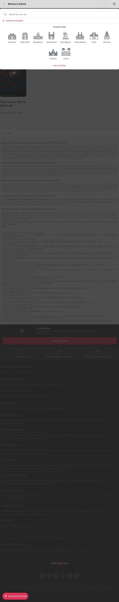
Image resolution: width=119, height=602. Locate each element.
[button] (4, 4)
